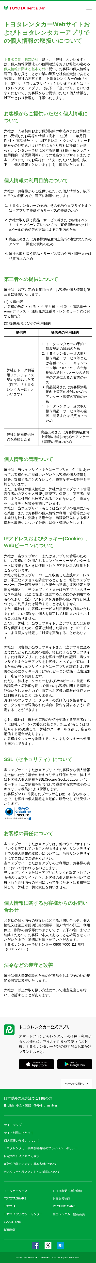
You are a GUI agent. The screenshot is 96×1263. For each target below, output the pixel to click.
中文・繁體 (23, 1105)
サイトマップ (13, 1125)
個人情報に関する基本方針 (24, 69)
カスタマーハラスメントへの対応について (32, 1171)
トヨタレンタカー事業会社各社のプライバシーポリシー (41, 1148)
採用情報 (10, 1230)
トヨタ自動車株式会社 (21, 59)
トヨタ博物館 (61, 1198)
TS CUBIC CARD (64, 1206)
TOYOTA (10, 1206)
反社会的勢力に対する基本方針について (30, 1164)
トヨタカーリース (16, 1191)
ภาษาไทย (50, 1105)
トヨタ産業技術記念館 (67, 1191)
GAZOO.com (12, 1222)
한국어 (37, 1105)
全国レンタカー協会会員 (68, 1214)
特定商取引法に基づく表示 (21, 1156)
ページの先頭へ (74, 1083)
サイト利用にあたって (18, 1132)
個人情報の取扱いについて (21, 1140)
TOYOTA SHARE (15, 1198)
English (9, 1105)
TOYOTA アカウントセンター (23, 1214)
